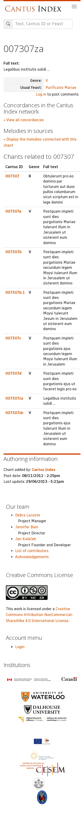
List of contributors (32, 551)
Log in (41, 94)
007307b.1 (15, 292)
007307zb (14, 413)
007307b (13, 252)
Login (19, 647)
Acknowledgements (32, 557)
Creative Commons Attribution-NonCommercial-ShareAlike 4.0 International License (39, 615)
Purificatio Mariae (61, 87)
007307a (13, 211)
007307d (13, 373)
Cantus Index (43, 469)
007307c (13, 338)
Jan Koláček (25, 539)
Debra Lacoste (27, 515)
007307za (14, 398)
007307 (12, 176)
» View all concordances (24, 120)
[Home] (34, 6)
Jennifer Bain (26, 527)
